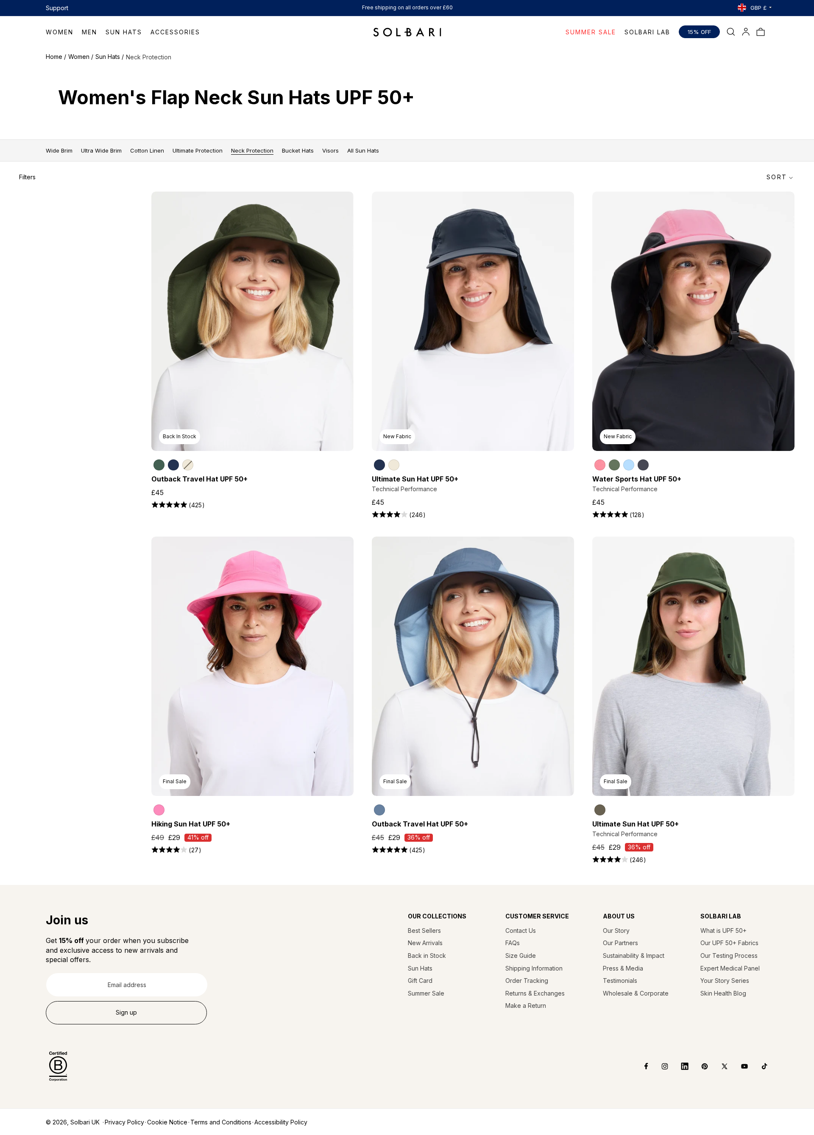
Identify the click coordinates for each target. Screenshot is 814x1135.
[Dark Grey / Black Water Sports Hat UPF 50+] (643, 464)
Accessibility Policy (280, 1122)
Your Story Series (724, 980)
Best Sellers (424, 930)
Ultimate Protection (198, 150)
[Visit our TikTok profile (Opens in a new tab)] (758, 1066)
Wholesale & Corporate (636, 993)
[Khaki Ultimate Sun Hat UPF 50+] (599, 809)
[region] (253, 461)
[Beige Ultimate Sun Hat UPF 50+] (393, 464)
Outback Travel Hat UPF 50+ (199, 479)
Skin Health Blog (723, 993)
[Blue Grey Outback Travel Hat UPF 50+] (379, 809)
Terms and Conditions (220, 1122)
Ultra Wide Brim (101, 150)
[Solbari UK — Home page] (407, 31)
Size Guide (520, 955)
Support (57, 7)
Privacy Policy (124, 1122)
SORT (777, 177)
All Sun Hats (363, 150)
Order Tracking (526, 980)
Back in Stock (427, 955)
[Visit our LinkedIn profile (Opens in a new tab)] (679, 1066)
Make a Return (525, 1005)
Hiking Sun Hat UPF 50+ (190, 824)
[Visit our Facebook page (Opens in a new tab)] (640, 1066)
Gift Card (420, 980)
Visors (330, 150)
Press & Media (623, 968)
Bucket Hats (298, 150)
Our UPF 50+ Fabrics (729, 942)
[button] (64, 32)
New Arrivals (425, 942)
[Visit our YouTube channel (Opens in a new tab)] (738, 1066)
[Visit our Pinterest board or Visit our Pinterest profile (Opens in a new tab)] (698, 1066)
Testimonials (620, 980)
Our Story (616, 930)
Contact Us (520, 930)
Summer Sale (426, 993)
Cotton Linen (147, 150)
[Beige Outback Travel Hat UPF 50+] (187, 464)
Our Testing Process (729, 955)
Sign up (126, 1012)
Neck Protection (252, 150)
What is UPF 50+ (723, 930)
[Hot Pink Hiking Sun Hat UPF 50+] (158, 809)
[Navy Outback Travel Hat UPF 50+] (173, 464)
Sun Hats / (109, 56)
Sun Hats (420, 968)
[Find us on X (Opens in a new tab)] (718, 1066)
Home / (56, 56)
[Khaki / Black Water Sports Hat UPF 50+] (614, 464)
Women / (80, 56)
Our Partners (620, 942)
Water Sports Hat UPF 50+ (636, 479)
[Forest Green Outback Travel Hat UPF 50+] (158, 464)
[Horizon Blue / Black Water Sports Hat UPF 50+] (628, 464)
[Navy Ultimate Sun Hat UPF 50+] (379, 464)
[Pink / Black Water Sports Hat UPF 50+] (599, 464)
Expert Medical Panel (730, 968)
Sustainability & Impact (633, 955)
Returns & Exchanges (535, 993)
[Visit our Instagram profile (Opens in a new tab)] (659, 1066)
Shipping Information (534, 968)
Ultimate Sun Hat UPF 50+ (415, 479)
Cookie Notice (167, 1122)
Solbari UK (85, 1122)
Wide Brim (59, 150)
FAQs (512, 942)
